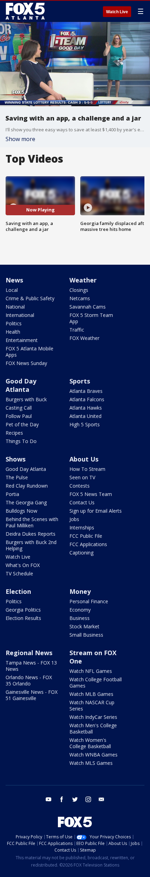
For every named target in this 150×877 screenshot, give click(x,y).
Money (80, 591)
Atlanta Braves (86, 391)
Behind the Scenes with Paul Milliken (32, 522)
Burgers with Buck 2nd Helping (31, 545)
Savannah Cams (87, 306)
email (101, 799)
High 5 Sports (84, 424)
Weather (83, 280)
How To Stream (87, 469)
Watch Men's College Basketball (93, 728)
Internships (81, 527)
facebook (61, 799)
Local (12, 290)
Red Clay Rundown (27, 485)
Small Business (86, 634)
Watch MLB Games (91, 694)
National (15, 306)
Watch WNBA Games (93, 754)
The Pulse (17, 477)
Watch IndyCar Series (93, 717)
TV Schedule (19, 573)
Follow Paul (19, 416)
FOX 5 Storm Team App (91, 318)
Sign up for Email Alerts (95, 510)
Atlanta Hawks (85, 407)
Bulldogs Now (21, 510)
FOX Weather (84, 338)
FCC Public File (85, 536)
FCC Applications (88, 544)
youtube (48, 799)
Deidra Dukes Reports (30, 533)
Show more (20, 139)
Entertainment (22, 340)
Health (13, 331)
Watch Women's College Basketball (90, 743)
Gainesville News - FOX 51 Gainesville (32, 695)
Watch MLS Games (91, 763)
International (20, 315)
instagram (88, 799)
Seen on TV (82, 477)
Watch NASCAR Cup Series (91, 705)
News (14, 280)
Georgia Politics (23, 609)
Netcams (79, 298)
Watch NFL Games (90, 671)
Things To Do (21, 441)
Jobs (74, 519)
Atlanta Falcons (86, 399)
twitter (75, 799)
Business (79, 618)
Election (18, 591)
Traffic (76, 329)
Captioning (81, 552)
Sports (79, 381)
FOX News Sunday (26, 363)
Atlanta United (85, 416)
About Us (83, 459)
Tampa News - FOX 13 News (31, 665)
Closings (78, 290)
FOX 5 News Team (90, 494)
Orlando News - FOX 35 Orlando (29, 680)
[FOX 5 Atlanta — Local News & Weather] (26, 11)
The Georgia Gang (26, 502)
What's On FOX (23, 565)
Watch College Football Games (95, 682)
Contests (79, 485)
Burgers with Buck (26, 399)
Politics (14, 323)
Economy (80, 609)
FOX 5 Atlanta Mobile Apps (29, 351)
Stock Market (84, 626)
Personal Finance (88, 601)
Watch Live (117, 11)
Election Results (23, 618)
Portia (12, 494)
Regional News (29, 653)
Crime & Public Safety (30, 298)
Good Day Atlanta (21, 385)
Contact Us (82, 502)
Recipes (14, 432)
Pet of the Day (22, 424)
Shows (15, 459)
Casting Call (19, 407)
